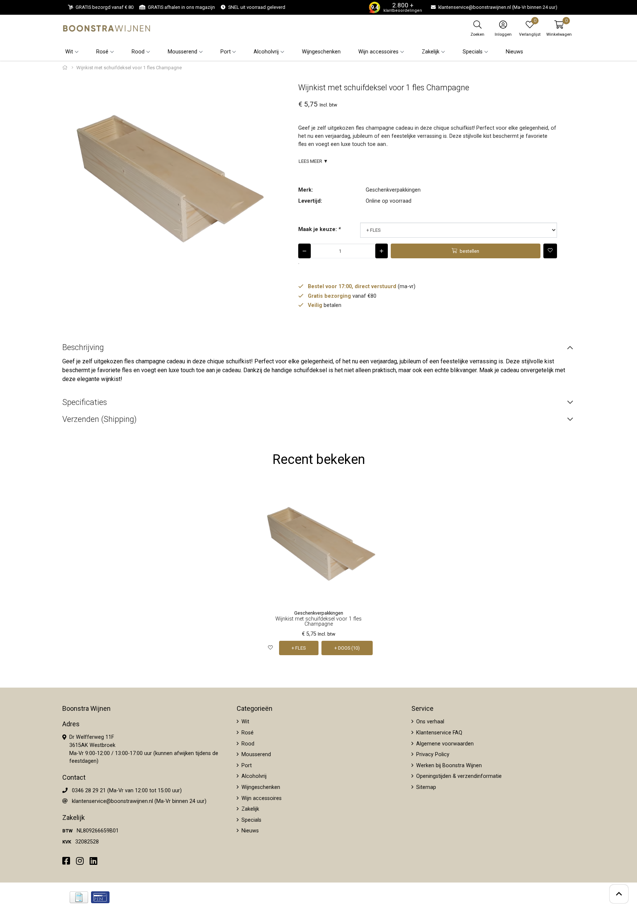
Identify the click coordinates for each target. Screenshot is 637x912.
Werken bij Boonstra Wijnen (448, 765)
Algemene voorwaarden (444, 744)
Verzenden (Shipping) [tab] (99, 419)
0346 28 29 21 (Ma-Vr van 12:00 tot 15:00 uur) (127, 790)
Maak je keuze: (319, 229)
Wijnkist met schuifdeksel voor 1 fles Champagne (318, 621)
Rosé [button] (102, 52)
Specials (250, 820)
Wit (244, 722)
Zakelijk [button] (430, 52)
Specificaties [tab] (84, 402)
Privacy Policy (432, 754)
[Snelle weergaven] (367, 495)
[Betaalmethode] (79, 897)
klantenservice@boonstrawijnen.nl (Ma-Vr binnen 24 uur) (139, 801)
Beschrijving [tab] (83, 347)
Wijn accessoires (261, 798)
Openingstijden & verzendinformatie (458, 776)
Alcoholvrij (253, 776)
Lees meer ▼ (313, 161)
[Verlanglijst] (270, 648)
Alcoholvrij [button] (266, 52)
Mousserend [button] (182, 52)
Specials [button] (473, 52)
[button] (559, 28)
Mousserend (255, 754)
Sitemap (425, 787)
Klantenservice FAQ (438, 733)
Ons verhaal (429, 722)
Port (246, 765)
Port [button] (225, 52)
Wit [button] (69, 52)
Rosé (247, 733)
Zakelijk (249, 809)
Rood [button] (138, 52)
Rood (247, 744)
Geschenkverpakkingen (393, 190)
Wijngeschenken (321, 52)
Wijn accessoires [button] (378, 52)
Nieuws (514, 52)
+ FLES (299, 648)
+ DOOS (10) (347, 648)
